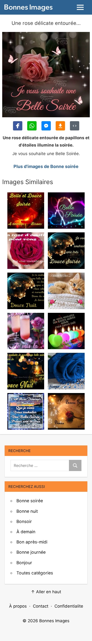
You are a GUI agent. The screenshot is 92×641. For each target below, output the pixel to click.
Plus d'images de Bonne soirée (46, 166)
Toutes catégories (34, 572)
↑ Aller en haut (46, 591)
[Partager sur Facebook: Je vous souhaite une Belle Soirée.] (17, 125)
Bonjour (24, 562)
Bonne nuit (27, 511)
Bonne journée (31, 552)
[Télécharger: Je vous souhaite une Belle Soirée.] (60, 125)
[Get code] (74, 125)
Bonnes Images (54, 620)
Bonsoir (24, 521)
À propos (18, 606)
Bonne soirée (29, 500)
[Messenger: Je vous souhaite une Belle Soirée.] (46, 125)
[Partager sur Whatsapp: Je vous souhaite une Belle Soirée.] (32, 125)
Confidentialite (68, 606)
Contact (40, 606)
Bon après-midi (31, 541)
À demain (25, 531)
